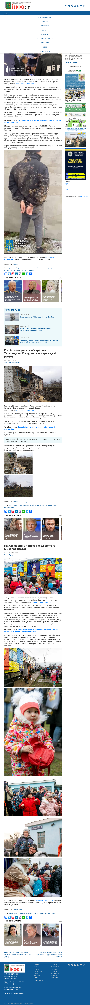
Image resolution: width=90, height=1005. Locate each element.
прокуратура (48, 268)
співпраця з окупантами (14, 270)
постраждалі (53, 505)
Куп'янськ (27, 505)
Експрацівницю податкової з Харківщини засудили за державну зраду (35, 329)
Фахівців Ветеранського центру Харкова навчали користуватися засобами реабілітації (73, 57)
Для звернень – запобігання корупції (56, 967)
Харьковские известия (25, 410)
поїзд (16, 913)
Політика (45, 26)
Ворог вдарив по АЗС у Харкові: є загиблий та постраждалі (37, 318)
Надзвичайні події (44, 39)
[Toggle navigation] (6, 13)
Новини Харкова (45, 17)
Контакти (54, 978)
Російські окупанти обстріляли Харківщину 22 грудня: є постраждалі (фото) (49, 955)
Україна (45, 22)
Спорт (36, 973)
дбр (10, 268)
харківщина (29, 270)
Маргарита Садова (14, 362)
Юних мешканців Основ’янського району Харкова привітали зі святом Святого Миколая (31, 630)
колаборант (17, 268)
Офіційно (45, 43)
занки (11, 913)
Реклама (54, 975)
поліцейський (37, 268)
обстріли (35, 505)
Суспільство (45, 34)
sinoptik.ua (84, 196)
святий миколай (26, 913)
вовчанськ (18, 505)
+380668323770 (12, 990)
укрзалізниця (38, 913)
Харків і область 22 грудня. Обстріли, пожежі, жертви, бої (29, 428)
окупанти (43, 505)
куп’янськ (27, 268)
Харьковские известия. (25, 84)
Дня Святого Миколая (44, 900)
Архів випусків (75, 66)
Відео (45, 47)
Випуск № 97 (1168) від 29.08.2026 (73, 100)
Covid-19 (45, 30)
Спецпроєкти (45, 51)
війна (11, 505)
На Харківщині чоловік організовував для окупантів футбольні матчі (32, 121)
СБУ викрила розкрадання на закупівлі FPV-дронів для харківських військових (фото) (39, 341)
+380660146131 (12, 976)
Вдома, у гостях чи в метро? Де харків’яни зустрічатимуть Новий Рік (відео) (17, 955)
